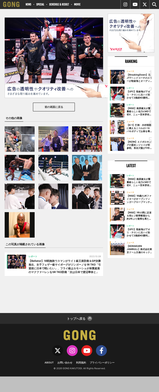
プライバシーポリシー (102, 362)
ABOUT (49, 362)
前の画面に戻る (54, 106)
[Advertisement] (131, 284)
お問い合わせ (64, 362)
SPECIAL (40, 4)
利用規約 (81, 362)
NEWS (28, 4)
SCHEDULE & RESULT (59, 4)
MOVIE (77, 4)
